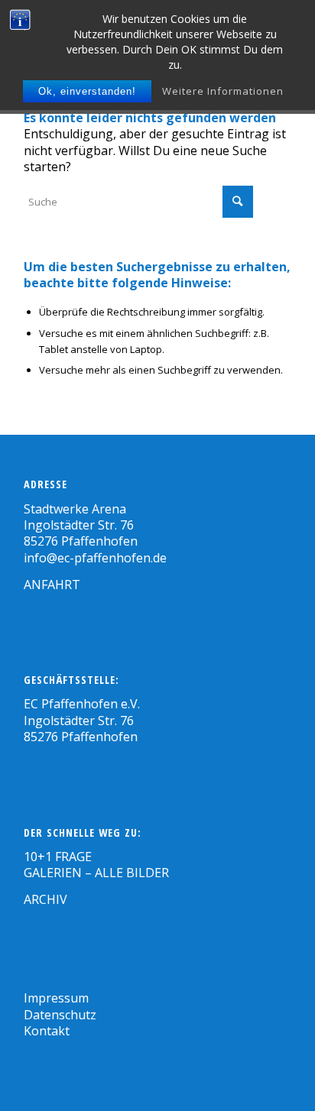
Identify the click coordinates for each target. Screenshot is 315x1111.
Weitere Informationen (223, 91)
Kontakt (47, 1030)
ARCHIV (45, 899)
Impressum (56, 998)
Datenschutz (60, 1014)
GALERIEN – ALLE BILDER (96, 872)
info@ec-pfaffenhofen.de (95, 557)
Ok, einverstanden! (87, 91)
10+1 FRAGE (58, 856)
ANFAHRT (52, 584)
